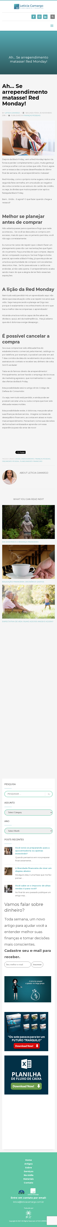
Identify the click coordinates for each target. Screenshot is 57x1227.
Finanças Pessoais (31, 115)
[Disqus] (28, 666)
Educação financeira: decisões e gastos (23, 582)
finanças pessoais (42, 459)
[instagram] (39, 17)
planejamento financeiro (31, 461)
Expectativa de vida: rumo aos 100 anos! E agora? (27, 621)
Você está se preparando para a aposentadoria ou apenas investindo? (32, 851)
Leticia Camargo (12, 113)
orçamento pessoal (10, 461)
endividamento (27, 459)
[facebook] (33, 17)
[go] (49, 794)
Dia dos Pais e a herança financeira (20, 542)
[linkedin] (45, 17)
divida (17, 459)
